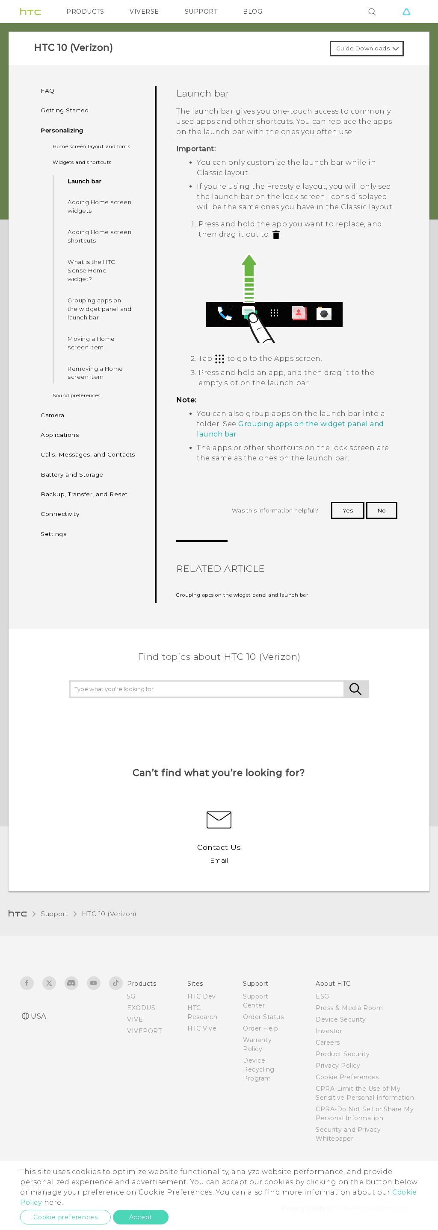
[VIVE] (406, 11)
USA (38, 1016)
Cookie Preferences (347, 1077)
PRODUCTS (85, 11)
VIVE (135, 1019)
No (382, 510)
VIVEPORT (144, 1031)
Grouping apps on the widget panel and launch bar (99, 309)
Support (54, 914)
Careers (328, 1042)
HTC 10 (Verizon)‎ (109, 914)
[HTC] (30, 11)
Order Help (260, 1028)
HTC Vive (201, 1028)
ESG (322, 996)
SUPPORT (201, 11)
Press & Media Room (349, 1008)
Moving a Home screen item (91, 343)
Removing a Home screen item (95, 373)
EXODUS (141, 1008)
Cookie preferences (65, 1217)
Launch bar (84, 181)
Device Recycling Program (259, 1069)
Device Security (341, 1019)
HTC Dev (201, 996)
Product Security (343, 1054)
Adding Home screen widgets (99, 206)
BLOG (252, 11)
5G (131, 996)
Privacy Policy (338, 1065)
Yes (348, 510)
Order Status (263, 1017)
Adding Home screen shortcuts (99, 236)
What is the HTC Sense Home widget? (91, 270)
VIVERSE (144, 11)
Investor (329, 1031)
